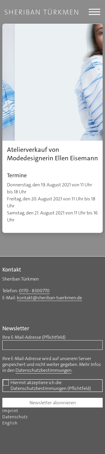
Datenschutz (15, 417)
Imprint (10, 411)
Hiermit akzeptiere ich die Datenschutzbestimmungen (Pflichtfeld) (50, 385)
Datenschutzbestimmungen (43, 370)
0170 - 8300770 (34, 291)
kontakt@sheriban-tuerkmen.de (49, 298)
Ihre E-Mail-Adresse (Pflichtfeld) (34, 337)
